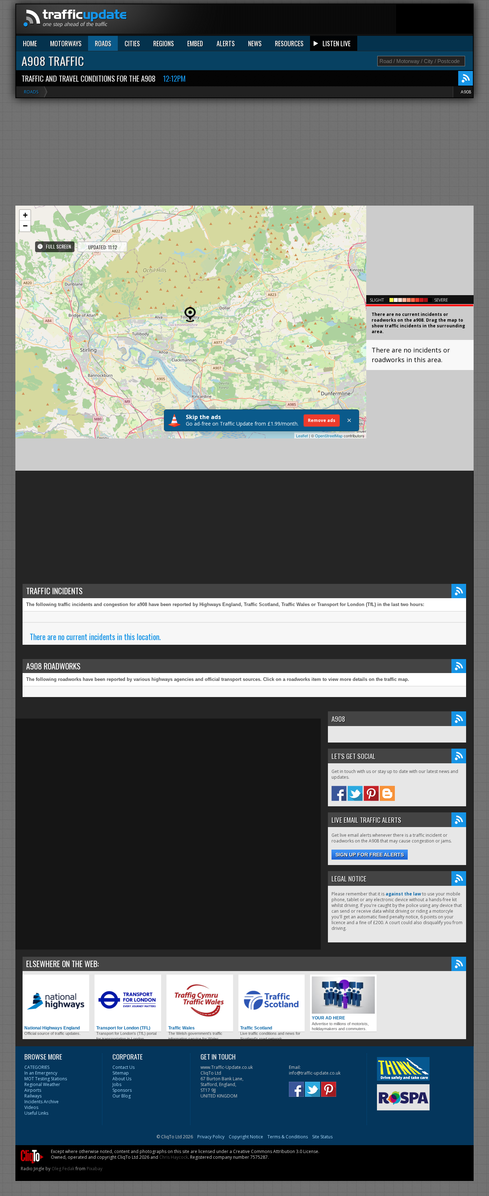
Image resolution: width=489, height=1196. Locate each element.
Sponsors (122, 1090)
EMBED (195, 43)
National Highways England (52, 1028)
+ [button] (25, 215)
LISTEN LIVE (336, 43)
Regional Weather (42, 1084)
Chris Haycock (173, 1157)
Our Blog (121, 1096)
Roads (31, 92)
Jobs (116, 1084)
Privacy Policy (210, 1137)
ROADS (103, 43)
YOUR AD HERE (328, 1017)
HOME (30, 43)
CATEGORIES (36, 1067)
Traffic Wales (181, 1028)
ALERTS (226, 43)
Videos (31, 1107)
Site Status (322, 1137)
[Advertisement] (342, 20)
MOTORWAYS (66, 43)
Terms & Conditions (287, 1137)
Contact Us (123, 1067)
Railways (33, 1096)
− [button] (25, 225)
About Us (121, 1079)
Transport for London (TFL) (123, 1028)
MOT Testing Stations (45, 1079)
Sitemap (120, 1073)
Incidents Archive (41, 1102)
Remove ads (321, 420)
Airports (32, 1090)
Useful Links (36, 1113)
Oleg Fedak (63, 1169)
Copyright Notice (246, 1137)
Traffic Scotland (256, 1028)
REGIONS (163, 43)
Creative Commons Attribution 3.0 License (275, 1151)
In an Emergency (40, 1073)
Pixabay (94, 1169)
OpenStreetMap (329, 435)
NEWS (255, 43)
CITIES (132, 43)
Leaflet (302, 435)
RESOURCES (289, 43)
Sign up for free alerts (369, 855)
